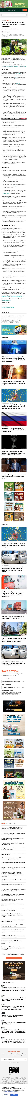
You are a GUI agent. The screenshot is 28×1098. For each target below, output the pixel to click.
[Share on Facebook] (5, 32)
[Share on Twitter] (7, 32)
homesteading (4, 35)
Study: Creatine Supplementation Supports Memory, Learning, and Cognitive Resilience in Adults (12, 942)
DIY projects (14, 34)
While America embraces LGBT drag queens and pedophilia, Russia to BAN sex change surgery (13, 429)
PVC (22, 35)
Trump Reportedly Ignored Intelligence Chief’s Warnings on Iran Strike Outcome (12, 925)
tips (8, 36)
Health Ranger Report (7, 982)
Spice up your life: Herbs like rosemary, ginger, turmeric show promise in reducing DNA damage (12, 953)
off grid (9, 35)
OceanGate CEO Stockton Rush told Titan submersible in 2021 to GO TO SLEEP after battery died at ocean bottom (12, 569)
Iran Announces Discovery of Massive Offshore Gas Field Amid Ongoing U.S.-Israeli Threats (13, 890)
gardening (20, 34)
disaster (10, 34)
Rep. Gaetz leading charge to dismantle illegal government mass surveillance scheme (13, 476)
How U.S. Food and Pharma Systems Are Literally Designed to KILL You (12, 1016)
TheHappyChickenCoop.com (7, 307)
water (25, 95)
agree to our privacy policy (11, 1091)
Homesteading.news (5, 300)
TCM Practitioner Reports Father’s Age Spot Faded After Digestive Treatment (13, 880)
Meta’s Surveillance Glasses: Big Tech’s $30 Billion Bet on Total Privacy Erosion (13, 909)
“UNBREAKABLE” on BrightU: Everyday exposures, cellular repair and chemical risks (13, 936)
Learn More (6, 1094)
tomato (16, 77)
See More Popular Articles (14, 958)
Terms (11, 1078)
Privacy (8, 1078)
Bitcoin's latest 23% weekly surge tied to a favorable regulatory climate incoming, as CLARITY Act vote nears (13, 948)
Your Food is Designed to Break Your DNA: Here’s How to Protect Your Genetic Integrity (12, 895)
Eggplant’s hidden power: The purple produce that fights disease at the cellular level (13, 868)
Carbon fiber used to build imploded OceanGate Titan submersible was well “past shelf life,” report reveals (13, 663)
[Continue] (25, 1059)
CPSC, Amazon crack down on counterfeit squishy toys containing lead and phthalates (13, 858)
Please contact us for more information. (9, 694)
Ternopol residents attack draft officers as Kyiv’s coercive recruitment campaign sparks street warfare (12, 931)
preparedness (14, 35)
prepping (19, 35)
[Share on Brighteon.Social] (2, 32)
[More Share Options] (9, 32)
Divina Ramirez (10, 29)
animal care (6, 34)
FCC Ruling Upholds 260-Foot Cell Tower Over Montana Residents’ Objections (12, 900)
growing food (18, 73)
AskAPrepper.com (5, 305)
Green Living (7, 20)
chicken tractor (6, 193)
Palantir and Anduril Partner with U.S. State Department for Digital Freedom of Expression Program (12, 915)
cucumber (18, 83)
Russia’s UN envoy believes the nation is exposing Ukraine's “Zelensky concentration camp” (13, 863)
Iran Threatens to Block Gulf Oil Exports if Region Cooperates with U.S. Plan (13, 834)
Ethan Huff (9, 355)
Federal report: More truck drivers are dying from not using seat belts (12, 617)
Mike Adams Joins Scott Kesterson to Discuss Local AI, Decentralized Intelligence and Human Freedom (13, 999)
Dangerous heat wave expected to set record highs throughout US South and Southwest (13, 383)
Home (2, 20)
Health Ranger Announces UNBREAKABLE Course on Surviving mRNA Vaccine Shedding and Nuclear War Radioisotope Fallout (13, 1008)
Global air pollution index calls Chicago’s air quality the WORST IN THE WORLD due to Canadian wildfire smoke (13, 640)
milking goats (15, 186)
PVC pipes (4, 322)
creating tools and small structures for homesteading (14, 66)
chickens (8, 197)
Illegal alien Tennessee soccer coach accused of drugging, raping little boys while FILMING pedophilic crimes (13, 453)
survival (5, 36)
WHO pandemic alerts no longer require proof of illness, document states (12, 848)
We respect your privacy (14, 1062)
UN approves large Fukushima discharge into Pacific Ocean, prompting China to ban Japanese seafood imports (13, 406)
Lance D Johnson (10, 403)
